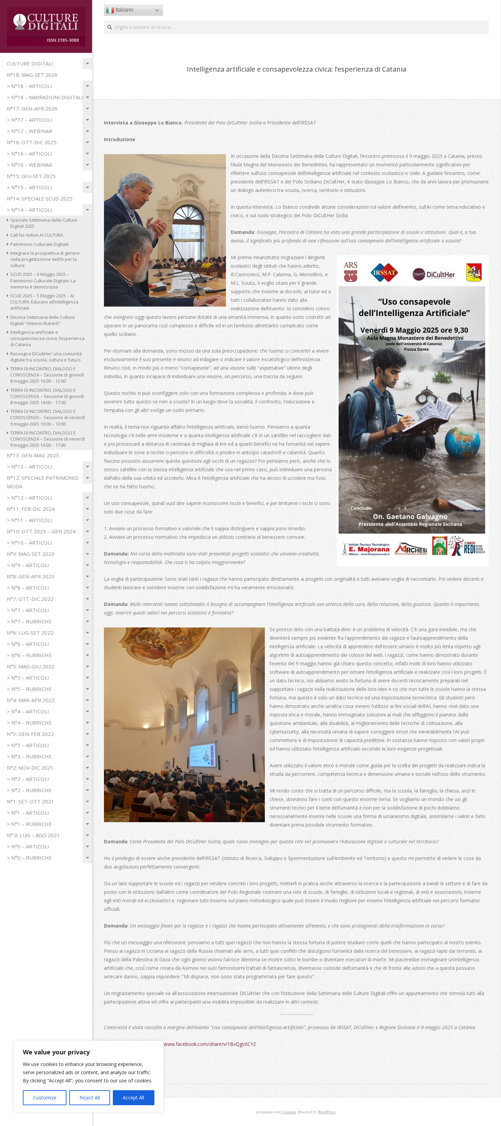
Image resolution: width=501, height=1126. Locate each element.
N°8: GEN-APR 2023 (31, 576)
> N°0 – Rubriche (29, 857)
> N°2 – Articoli (28, 778)
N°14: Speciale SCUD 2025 (40, 198)
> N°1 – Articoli (28, 812)
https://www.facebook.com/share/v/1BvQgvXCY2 (202, 1044)
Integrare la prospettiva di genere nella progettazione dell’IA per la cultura (45, 259)
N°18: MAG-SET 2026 (32, 74)
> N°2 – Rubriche (29, 790)
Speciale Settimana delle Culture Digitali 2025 (43, 223)
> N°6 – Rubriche (29, 655)
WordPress (327, 1111)
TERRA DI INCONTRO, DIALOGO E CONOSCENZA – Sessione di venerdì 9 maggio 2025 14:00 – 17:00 (47, 439)
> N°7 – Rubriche (29, 621)
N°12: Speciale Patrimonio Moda (43, 482)
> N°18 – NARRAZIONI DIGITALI (45, 97)
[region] (89, 1076)
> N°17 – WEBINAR (29, 131)
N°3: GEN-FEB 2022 (30, 733)
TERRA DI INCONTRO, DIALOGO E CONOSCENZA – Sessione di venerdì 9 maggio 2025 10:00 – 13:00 (47, 417)
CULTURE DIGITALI (30, 63)
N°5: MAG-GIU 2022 (31, 666)
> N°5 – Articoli (28, 677)
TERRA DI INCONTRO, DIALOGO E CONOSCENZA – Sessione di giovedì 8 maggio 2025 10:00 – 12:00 (47, 375)
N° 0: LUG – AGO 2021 (33, 835)
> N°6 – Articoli (28, 643)
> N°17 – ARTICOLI (29, 119)
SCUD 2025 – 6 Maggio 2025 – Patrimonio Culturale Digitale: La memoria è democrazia (43, 280)
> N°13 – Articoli (29, 466)
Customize (45, 1097)
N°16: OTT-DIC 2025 (32, 142)
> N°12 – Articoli (29, 497)
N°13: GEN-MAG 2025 (33, 455)
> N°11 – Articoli (29, 520)
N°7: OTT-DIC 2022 (30, 598)
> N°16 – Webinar (29, 164)
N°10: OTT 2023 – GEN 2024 (41, 531)
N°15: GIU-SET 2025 (31, 176)
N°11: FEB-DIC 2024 (31, 508)
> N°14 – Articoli (29, 209)
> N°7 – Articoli (28, 610)
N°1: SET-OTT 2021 (30, 801)
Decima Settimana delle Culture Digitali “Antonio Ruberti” (42, 320)
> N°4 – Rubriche (29, 722)
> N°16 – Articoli (29, 153)
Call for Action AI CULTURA (36, 235)
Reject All (89, 1097)
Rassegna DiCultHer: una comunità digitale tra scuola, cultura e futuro (46, 357)
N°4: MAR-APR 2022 (31, 700)
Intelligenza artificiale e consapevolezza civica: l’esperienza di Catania (47, 338)
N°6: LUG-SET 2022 (30, 632)
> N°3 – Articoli (28, 745)
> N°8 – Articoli (28, 587)
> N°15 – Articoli (29, 187)
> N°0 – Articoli (28, 846)
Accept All (133, 1097)
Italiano (123, 10)
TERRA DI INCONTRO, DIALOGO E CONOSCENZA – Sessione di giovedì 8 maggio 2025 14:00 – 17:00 (47, 396)
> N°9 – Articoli (28, 565)
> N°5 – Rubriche (29, 688)
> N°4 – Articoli (28, 711)
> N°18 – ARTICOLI (29, 86)
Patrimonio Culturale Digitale (39, 244)
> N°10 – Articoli (29, 542)
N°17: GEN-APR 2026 (32, 108)
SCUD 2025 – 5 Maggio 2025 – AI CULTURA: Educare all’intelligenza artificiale (44, 302)
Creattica (288, 1111)
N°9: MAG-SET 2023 (31, 553)
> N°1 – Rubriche (29, 823)
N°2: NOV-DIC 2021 (30, 767)
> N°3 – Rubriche (29, 756)
